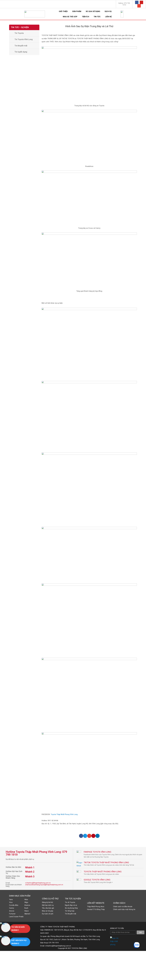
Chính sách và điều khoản (122, 907)
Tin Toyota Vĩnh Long (24, 39)
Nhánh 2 (29, 871)
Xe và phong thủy (71, 908)
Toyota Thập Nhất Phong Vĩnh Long (64, 814)
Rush (26, 908)
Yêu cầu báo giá (48, 908)
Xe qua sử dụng (93, 11)
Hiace (26, 911)
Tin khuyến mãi (21, 45)
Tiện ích (85, 17)
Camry (11, 908)
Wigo (26, 902)
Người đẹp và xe (71, 905)
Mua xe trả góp (70, 17)
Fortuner (12, 914)
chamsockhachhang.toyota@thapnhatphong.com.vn (44, 885)
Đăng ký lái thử (47, 902)
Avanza (27, 905)
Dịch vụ (108, 11)
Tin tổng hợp (69, 911)
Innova (11, 911)
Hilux (26, 899)
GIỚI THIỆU (63, 11)
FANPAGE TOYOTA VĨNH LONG (97, 852)
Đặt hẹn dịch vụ (48, 905)
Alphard (27, 914)
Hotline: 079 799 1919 (124, 4)
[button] (81, 836)
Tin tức (97, 17)
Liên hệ (108, 17)
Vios (11, 902)
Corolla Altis (13, 905)
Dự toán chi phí (47, 914)
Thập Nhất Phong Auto (95, 907)
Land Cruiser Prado (16, 917)
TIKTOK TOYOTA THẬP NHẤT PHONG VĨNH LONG (106, 862)
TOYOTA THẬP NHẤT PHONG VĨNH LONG (102, 871)
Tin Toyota (19, 33)
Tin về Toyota (70, 902)
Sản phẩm (76, 11)
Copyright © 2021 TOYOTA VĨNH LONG (72, 948)
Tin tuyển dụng (21, 52)
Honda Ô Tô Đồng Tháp (96, 909)
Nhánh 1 (29, 867)
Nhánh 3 (29, 876)
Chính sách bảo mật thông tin (124, 909)
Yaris (11, 899)
